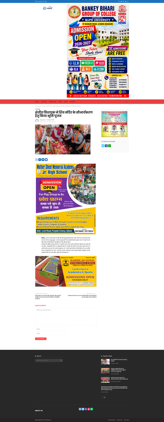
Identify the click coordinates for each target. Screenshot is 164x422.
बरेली (60, 102)
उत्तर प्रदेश (43, 102)
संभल (65, 102)
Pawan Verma (43, 119)
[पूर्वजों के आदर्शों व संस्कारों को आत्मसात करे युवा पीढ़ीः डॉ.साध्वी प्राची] (105, 380)
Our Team (126, 420)
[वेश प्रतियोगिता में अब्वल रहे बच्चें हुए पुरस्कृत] (105, 362)
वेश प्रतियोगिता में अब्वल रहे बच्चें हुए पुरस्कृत (119, 360)
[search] (127, 101)
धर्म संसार (72, 102)
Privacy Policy (111, 420)
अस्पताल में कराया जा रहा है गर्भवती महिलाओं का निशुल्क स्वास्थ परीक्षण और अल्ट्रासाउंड (82, 296)
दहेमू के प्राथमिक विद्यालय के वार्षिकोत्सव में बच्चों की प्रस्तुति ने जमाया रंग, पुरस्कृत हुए (118, 370)
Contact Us (119, 420)
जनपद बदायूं (52, 102)
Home (37, 102)
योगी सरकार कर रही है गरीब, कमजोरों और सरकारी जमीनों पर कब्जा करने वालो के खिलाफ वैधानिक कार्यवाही (48, 297)
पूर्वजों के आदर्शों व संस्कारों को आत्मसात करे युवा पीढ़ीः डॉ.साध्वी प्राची (119, 378)
